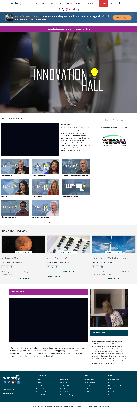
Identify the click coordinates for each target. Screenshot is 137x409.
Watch (35, 3)
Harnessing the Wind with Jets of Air (110, 258)
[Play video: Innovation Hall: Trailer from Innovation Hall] (76, 187)
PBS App (87, 389)
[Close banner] (131, 14)
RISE (109, 389)
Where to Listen (113, 379)
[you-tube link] (70, 9)
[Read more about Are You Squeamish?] (68, 244)
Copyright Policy (92, 406)
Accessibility (64, 379)
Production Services (42, 389)
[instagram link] (66, 9)
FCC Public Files (65, 386)
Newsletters (80, 3)
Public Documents (66, 389)
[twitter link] (63, 9)
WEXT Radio (112, 383)
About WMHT (92, 3)
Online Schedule (89, 383)
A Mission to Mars (10, 258)
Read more (22, 279)
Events (69, 3)
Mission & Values (41, 395)
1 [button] (44, 222)
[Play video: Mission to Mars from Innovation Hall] (15, 166)
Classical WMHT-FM (114, 386)
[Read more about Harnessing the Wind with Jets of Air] (113, 244)
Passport (87, 386)
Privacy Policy (64, 383)
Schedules (60, 3)
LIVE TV (112, 3)
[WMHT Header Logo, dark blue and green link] (16, 3)
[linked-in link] (77, 9)
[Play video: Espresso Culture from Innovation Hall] (45, 187)
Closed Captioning (66, 392)
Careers (38, 383)
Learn (51, 3)
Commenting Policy (66, 395)
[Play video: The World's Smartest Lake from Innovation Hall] (45, 208)
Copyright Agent (104, 406)
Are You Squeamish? (57, 258)
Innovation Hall (23, 253)
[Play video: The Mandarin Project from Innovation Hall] (15, 208)
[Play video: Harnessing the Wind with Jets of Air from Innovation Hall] (76, 166)
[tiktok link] (74, 9)
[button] (42, 222)
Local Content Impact (91, 392)
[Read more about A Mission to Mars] (23, 244)
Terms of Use (81, 406)
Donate (103, 3)
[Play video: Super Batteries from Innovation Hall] (15, 187)
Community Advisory (43, 392)
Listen (43, 3)
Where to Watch (89, 379)
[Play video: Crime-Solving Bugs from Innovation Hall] (45, 166)
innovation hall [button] (55, 276)
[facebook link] (59, 9)
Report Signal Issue (114, 392)
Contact (38, 379)
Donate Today (121, 18)
